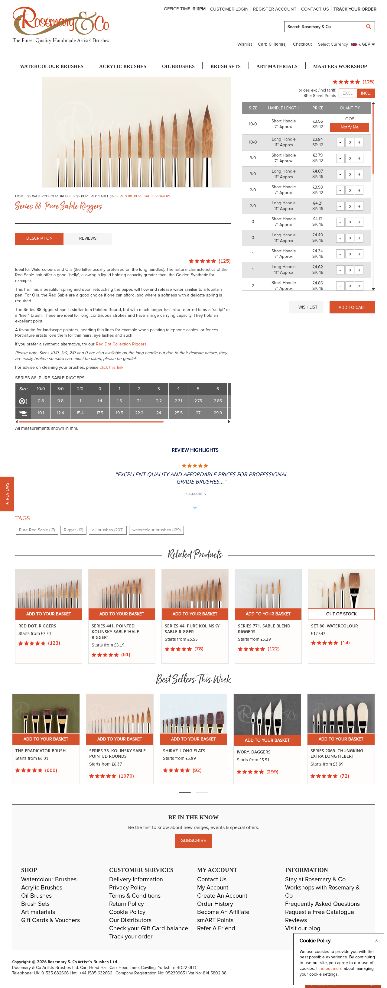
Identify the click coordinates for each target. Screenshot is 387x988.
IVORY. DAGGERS (254, 752)
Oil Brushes (36, 896)
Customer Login (229, 9)
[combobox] (330, 26)
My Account (212, 888)
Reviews (87, 238)
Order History (215, 904)
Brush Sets (35, 904)
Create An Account (222, 896)
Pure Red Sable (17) (37, 530)
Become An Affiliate (223, 912)
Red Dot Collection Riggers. (121, 344)
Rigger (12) (73, 530)
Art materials (38, 912)
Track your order (354, 9)
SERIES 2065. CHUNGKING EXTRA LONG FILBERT (337, 753)
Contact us (315, 9)
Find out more (330, 969)
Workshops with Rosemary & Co (322, 892)
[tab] (39, 239)
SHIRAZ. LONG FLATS (184, 750)
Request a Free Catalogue (319, 912)
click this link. (112, 367)
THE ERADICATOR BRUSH (40, 750)
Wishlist (244, 44)
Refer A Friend (216, 928)
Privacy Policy (127, 888)
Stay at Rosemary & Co (315, 879)
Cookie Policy (127, 912)
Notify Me (350, 127)
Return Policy (126, 904)
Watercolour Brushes (48, 879)
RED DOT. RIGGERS (37, 626)
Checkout (302, 44)
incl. (366, 93)
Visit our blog (302, 928)
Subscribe (193, 840)
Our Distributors (130, 920)
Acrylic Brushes (41, 888)
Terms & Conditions (135, 896)
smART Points (215, 920)
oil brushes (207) (107, 530)
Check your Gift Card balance (148, 928)
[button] (306, 307)
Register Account (275, 9)
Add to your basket (48, 614)
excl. (348, 93)
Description (39, 238)
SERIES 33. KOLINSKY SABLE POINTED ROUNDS (117, 753)
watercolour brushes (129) (156, 530)
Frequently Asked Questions (322, 904)
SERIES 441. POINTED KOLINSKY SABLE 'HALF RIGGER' (115, 631)
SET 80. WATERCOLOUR (334, 626)
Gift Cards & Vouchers (50, 920)
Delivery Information (136, 879)
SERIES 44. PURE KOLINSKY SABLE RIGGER (192, 628)
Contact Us (211, 879)
